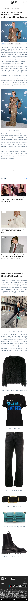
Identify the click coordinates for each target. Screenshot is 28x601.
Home (2, 7)
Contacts (23, 581)
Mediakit (2, 583)
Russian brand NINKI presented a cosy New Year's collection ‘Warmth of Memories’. (12, 230)
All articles (22, 178)
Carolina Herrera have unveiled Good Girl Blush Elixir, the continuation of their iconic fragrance (13, 199)
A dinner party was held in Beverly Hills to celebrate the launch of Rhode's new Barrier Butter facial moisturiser (13, 256)
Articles (5, 7)
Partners (25, 583)
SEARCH (25, 578)
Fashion (9, 7)
